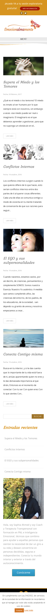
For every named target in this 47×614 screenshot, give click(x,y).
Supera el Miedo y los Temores (21, 84)
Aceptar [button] (19, 610)
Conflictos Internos (18, 166)
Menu (23, 39)
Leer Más (9, 136)
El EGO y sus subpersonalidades (18, 260)
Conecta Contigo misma (23, 354)
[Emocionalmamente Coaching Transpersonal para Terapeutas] (23, 25)
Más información (30, 8)
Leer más (28, 610)
